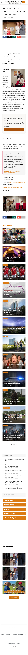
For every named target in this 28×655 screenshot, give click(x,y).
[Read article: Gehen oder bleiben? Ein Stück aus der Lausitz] (14, 361)
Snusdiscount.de (11, 643)
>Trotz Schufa (10, 642)
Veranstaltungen (9, 505)
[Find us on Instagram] (13, 646)
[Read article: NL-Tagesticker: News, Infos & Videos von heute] (14, 236)
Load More (14, 444)
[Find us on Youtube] (15, 646)
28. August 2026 (8, 242)
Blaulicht (7, 509)
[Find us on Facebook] (11, 646)
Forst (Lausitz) (7, 247)
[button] (14, 559)
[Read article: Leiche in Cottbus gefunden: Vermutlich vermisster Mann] (14, 379)
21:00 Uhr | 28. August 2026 (12, 462)
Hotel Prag (18, 643)
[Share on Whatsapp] (14, 37)
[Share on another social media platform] (23, 37)
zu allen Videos (14, 597)
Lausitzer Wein (17, 642)
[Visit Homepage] (15, 2)
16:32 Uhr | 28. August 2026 (12, 484)
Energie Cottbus (9, 513)
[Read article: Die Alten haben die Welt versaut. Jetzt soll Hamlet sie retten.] (14, 432)
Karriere (2, 634)
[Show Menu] (1, 2)
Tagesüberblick (9, 500)
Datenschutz (20, 634)
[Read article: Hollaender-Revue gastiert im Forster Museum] (14, 254)
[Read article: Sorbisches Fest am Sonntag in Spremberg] (14, 414)
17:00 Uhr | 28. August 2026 (12, 478)
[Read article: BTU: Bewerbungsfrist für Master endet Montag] (14, 343)
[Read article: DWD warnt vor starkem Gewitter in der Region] (14, 325)
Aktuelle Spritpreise (10, 518)
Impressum (8, 634)
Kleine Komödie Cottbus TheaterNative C (13, 187)
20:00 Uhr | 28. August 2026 (12, 467)
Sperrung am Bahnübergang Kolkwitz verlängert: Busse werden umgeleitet (14, 292)
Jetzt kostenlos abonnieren (14, 130)
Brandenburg (7, 229)
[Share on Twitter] (9, 37)
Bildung (6, 336)
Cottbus (6, 265)
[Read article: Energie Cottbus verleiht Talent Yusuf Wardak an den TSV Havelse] (14, 272)
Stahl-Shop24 (22, 642)
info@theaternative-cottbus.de (17, 182)
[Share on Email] (19, 37)
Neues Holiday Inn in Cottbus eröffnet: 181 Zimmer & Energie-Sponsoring (13, 310)
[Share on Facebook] (5, 37)
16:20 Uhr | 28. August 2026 (12, 489)
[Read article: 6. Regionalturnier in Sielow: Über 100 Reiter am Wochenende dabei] (14, 397)
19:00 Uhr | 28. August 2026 (12, 473)
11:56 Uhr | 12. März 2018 (8, 17)
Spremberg (6, 407)
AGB (25, 634)
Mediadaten (14, 634)
